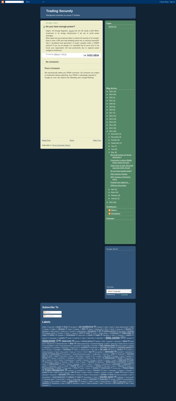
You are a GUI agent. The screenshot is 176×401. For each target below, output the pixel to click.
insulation (129, 356)
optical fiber (116, 364)
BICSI (112, 329)
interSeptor (61, 358)
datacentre (67, 341)
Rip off (67, 372)
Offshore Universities (118, 185)
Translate (124, 294)
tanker (69, 379)
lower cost (122, 360)
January (114, 198)
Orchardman (115, 214)
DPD (107, 343)
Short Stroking (94, 374)
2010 (111, 202)
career (67, 333)
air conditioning (86, 327)
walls (101, 383)
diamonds (118, 341)
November (115, 137)
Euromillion (57, 349)
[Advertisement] (119, 43)
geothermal (128, 352)
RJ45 (78, 372)
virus (62, 383)
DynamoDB (86, 345)
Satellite (96, 372)
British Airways (81, 331)
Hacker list (112, 27)
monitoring (122, 362)
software (71, 377)
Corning (44, 338)
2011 (111, 131)
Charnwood (114, 333)
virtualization (55, 383)
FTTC (79, 352)
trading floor (73, 381)
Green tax (106, 354)
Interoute (53, 358)
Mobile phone (111, 362)
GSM (113, 354)
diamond (109, 341)
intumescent (71, 358)
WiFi (127, 383)
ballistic (53, 329)
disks (72, 343)
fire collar (94, 349)
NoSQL (69, 364)
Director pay (50, 343)
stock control (130, 377)
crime (83, 338)
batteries (76, 329)
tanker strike (76, 379)
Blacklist (128, 329)
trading (64, 381)
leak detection (69, 360)
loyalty (131, 360)
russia (84, 372)
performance (89, 366)
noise (63, 364)
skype (111, 374)
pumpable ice (81, 370)
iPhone (88, 358)
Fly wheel (129, 349)
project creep (117, 368)
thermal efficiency (128, 379)
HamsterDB (121, 354)
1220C (44, 327)
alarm (106, 327)
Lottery (114, 360)
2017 (111, 113)
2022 (111, 98)
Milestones (100, 362)
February (114, 195)
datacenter (48, 340)
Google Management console (81, 354)
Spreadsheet (87, 377)
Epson (112, 347)
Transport (83, 381)
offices (90, 364)
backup (46, 329)
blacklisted (45, 331)
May (113, 152)
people (81, 366)
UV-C (130, 381)
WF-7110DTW (118, 383)
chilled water (126, 333)
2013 (111, 125)
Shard (85, 374)
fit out (113, 349)
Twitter (91, 381)
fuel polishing (99, 352)
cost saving (53, 338)
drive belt (113, 343)
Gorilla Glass (96, 354)
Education (65, 347)
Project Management (54, 370)
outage (44, 366)
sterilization (120, 377)
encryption (104, 347)
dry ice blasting (48, 345)
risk (72, 372)
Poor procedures (48, 368)
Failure (76, 349)
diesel (125, 341)
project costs (105, 368)
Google (44, 354)
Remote (121, 370)
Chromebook (70, 335)
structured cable (49, 379)
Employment (94, 347)
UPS (114, 381)
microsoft (91, 362)
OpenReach (106, 364)
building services (110, 331)
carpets (74, 333)
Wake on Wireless (92, 383)
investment (80, 358)
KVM (55, 360)
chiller (44, 335)
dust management (66, 345)
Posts (47, 312)
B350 (132, 327)
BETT (106, 329)
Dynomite (94, 345)
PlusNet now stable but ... (120, 182)
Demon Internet (87, 341)
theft (119, 379)
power (59, 368)
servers (72, 374)
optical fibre (127, 364)
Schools (124, 372)
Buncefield (122, 331)
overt (59, 366)
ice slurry (107, 356)
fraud (57, 352)
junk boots (128, 358)
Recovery (96, 370)
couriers (62, 338)
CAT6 (88, 333)
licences (85, 360)
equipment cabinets (124, 347)
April (113, 189)
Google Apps (54, 354)
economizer (56, 347)
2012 (111, 128)
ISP (99, 358)
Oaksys (114, 210)
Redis (105, 370)
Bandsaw (61, 329)
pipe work (107, 366)
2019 (111, 107)
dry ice (132, 343)
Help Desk (63, 356)
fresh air (72, 352)
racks (89, 370)
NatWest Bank (54, 364)
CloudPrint (106, 335)
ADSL (66, 327)
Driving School (123, 343)
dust (57, 345)
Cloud (97, 335)
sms (130, 374)
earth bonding (122, 345)
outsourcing (52, 366)
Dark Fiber (91, 338)
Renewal (129, 370)
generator (109, 351)
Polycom (129, 366)
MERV (72, 362)
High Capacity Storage (119, 174)
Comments (49, 316)
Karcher (49, 360)
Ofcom (84, 364)
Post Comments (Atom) (61, 145)
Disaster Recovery (62, 343)
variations (45, 383)
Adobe (58, 327)
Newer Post (46, 140)
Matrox (57, 362)
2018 (111, 110)
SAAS (90, 372)
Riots (61, 372)
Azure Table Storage (122, 327)
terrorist (113, 379)
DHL (103, 341)
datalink (77, 341)
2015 (111, 119)
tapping (85, 379)
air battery (74, 327)
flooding (120, 349)
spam (79, 377)
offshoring (97, 364)
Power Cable (68, 368)
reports (71, 31)
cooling (128, 335)
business (130, 331)
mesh (77, 362)
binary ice (120, 329)
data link (129, 338)
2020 (111, 104)
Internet (45, 358)
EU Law (49, 349)
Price (75, 368)
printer (82, 368)
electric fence (75, 347)
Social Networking (58, 377)
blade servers (55, 331)
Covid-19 (76, 338)
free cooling (64, 352)
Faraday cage (85, 349)
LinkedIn (100, 360)
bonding (72, 331)
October (114, 140)
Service (79, 374)
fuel (90, 352)
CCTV (94, 333)
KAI (43, 360)
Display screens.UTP (83, 343)
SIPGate (104, 374)
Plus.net (121, 366)
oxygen (66, 366)
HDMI (50, 356)
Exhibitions (67, 349)
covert (69, 338)
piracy (114, 366)
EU (43, 349)
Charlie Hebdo (103, 333)
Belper (91, 329)
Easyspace (47, 347)
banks (70, 329)
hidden (71, 356)
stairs (95, 377)
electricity (84, 347)
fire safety (104, 349)
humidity (99, 356)
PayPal (73, 366)
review (44, 372)
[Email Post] (84, 55)
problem (96, 368)
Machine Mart (49, 362)
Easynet (131, 345)
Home (72, 140)
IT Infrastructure (109, 358)
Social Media (46, 377)
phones (98, 366)
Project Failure (128, 368)
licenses (93, 360)
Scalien (110, 372)
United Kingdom (105, 381)
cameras (60, 333)
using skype (122, 381)
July (113, 146)
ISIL (94, 358)
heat (56, 356)
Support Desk (60, 379)
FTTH (85, 352)
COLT (113, 335)
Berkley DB (98, 329)
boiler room (64, 331)
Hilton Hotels (79, 356)
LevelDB (78, 360)
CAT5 (81, 333)
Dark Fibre (100, 338)
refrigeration (112, 370)
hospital (87, 356)
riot (56, 372)
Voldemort (76, 383)
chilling (52, 335)
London (107, 360)
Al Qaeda (99, 327)
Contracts (121, 335)
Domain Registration (97, 343)
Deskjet (98, 341)
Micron (84, 362)
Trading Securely (59, 11)
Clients (90, 335)
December (115, 134)
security (62, 374)
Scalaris (103, 372)
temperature (104, 379)
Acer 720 (51, 327)
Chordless (61, 335)
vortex (83, 383)
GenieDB (120, 352)
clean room (81, 335)
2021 (111, 101)
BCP (84, 329)
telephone (93, 379)
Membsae (64, 362)
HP (93, 356)
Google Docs (66, 354)
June (113, 149)
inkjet (122, 356)
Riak (51, 372)
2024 (111, 94)
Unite (96, 381)
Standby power (107, 377)
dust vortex (77, 345)
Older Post (97, 140)
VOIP (68, 383)
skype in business (121, 374)
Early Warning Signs (107, 345)
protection (71, 370)
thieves (46, 381)
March (113, 192)
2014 (111, 122)
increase (115, 356)
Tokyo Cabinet (55, 381)
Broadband (92, 331)
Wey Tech (108, 383)
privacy (88, 368)
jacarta (120, 358)
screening (53, 374)
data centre (113, 337)
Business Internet (50, 333)
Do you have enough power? (121, 171)
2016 (111, 116)
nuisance (76, 364)
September (115, 143)
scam (117, 372)
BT (100, 331)
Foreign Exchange (47, 352)
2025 (111, 91)
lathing (61, 360)
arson (112, 327)
